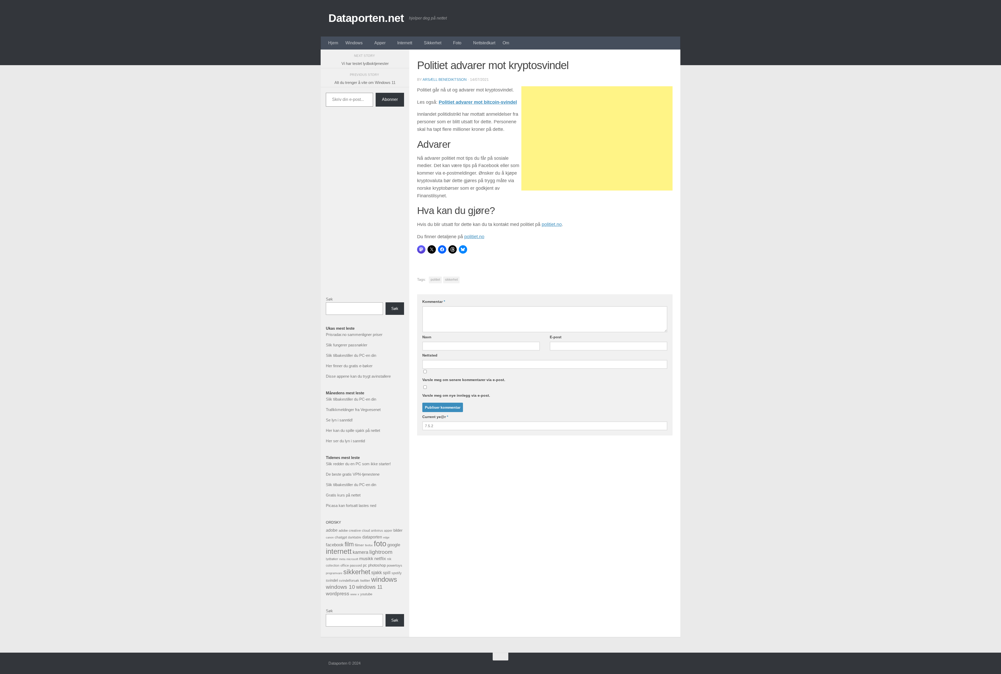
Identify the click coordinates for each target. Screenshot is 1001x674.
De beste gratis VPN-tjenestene (353, 474)
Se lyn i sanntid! (339, 420)
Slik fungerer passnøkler (346, 345)
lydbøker (332, 559)
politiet (435, 279)
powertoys (394, 565)
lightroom (381, 552)
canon (330, 537)
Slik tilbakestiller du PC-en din (351, 355)
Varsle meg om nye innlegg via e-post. (456, 395)
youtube (366, 594)
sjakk (376, 572)
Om (506, 43)
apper (388, 530)
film (349, 544)
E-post (555, 337)
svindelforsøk (349, 581)
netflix (380, 558)
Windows (354, 43)
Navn (426, 337)
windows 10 (340, 587)
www (353, 594)
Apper (380, 43)
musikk (366, 558)
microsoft (352, 559)
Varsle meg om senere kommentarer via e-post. (463, 380)
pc (365, 565)
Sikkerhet (432, 43)
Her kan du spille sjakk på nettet (353, 430)
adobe (332, 530)
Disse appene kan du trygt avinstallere (358, 376)
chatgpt (341, 537)
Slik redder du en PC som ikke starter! (358, 464)
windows (384, 579)
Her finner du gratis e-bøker (349, 366)
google (393, 544)
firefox (369, 545)
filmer (359, 545)
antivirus (377, 530)
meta (342, 559)
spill (386, 572)
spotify (397, 573)
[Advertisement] (597, 138)
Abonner (390, 99)
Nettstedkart (484, 43)
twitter (365, 580)
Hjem (333, 43)
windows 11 (369, 587)
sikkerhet (451, 279)
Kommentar (433, 301)
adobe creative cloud (354, 530)
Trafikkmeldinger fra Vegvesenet (353, 409)
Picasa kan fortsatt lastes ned (351, 505)
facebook (335, 544)
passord (356, 565)
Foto (457, 43)
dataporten (372, 537)
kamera (360, 552)
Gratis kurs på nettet (343, 495)
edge (386, 537)
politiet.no (552, 224)
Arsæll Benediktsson (445, 79)
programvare (334, 573)
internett (339, 551)
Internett (404, 43)
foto (380, 543)
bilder (397, 530)
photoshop (377, 565)
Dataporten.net (366, 18)
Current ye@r (435, 417)
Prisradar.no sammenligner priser (354, 334)
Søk (329, 299)
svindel (332, 580)
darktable (354, 537)
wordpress (337, 593)
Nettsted (429, 355)
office (344, 565)
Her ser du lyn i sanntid (345, 441)
